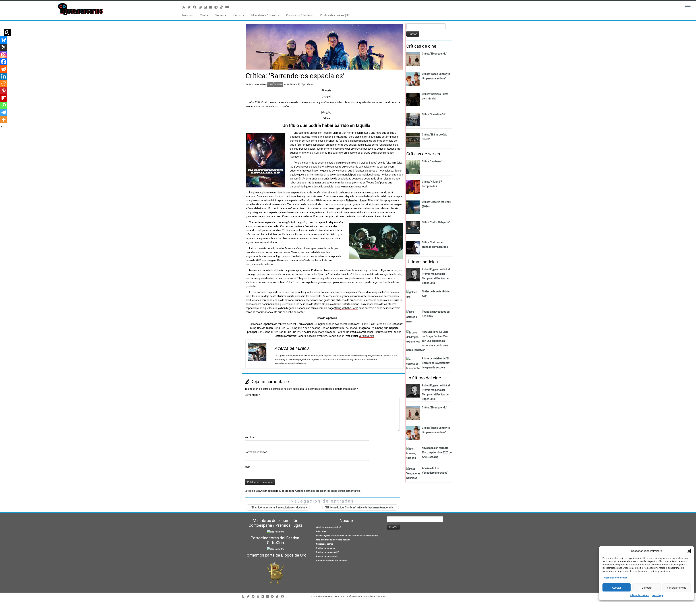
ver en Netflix (366, 336)
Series (219, 15)
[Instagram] (3, 54)
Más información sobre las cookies (333, 540)
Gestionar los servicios (615, 577)
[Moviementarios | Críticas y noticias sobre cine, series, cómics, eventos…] (80, 9)
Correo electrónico (256, 452)
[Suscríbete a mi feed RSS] (184, 7)
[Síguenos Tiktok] (222, 7)
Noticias (187, 15)
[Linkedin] (3, 76)
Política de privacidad (326, 556)
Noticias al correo (324, 544)
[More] (3, 119)
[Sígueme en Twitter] (190, 7)
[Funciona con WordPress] (350, 596)
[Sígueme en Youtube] (228, 7)
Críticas (278, 84)
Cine (203, 15)
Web (247, 466)
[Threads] (7, 32)
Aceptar (616, 587)
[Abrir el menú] (688, 7)
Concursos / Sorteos (299, 15)
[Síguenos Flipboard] (206, 7)
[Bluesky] (3, 40)
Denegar (646, 587)
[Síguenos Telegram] (217, 7)
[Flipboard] (3, 98)
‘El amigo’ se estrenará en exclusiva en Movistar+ (277, 507)
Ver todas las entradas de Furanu (292, 363)
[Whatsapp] (3, 105)
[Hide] (1, 126)
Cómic (237, 15)
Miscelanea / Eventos (265, 15)
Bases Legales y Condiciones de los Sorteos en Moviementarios (347, 535)
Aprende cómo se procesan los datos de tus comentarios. (328, 490)
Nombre (250, 437)
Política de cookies (639, 595)
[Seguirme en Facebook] (196, 7)
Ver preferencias (676, 587)
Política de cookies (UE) (335, 15)
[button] (689, 551)
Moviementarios (326, 596)
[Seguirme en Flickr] (211, 7)
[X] (3, 47)
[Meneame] (3, 83)
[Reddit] (3, 69)
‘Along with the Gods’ (346, 308)
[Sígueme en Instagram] (201, 7)
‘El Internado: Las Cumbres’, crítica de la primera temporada (360, 507)
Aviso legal (657, 595)
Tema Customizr (378, 596)
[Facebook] (3, 61)
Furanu (310, 84)
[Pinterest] (3, 90)
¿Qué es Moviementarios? (328, 527)
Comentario (252, 394)
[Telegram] (3, 112)
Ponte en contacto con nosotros (331, 560)
